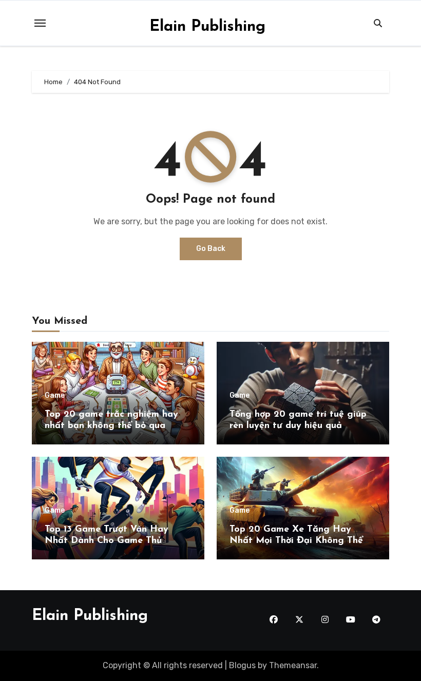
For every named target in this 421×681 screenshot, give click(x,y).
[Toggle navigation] (40, 23)
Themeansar (293, 665)
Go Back (210, 248)
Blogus (242, 665)
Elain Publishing (207, 27)
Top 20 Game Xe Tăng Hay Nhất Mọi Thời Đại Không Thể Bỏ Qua (296, 540)
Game (55, 395)
